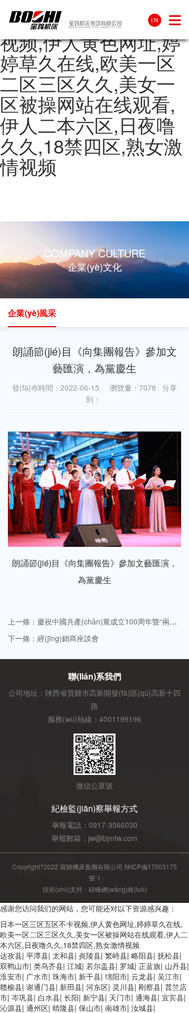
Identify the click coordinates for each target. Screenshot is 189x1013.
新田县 (71, 987)
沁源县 (11, 1008)
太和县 (63, 955)
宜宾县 (173, 997)
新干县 (90, 976)
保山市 (90, 1008)
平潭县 (37, 955)
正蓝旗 (150, 966)
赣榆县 (11, 987)
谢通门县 (41, 987)
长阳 (71, 997)
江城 (74, 966)
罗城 (127, 966)
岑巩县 (23, 997)
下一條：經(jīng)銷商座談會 (53, 638)
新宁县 (94, 997)
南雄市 (116, 1008)
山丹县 (176, 966)
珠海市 (63, 976)
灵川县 (123, 987)
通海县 (146, 997)
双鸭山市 (14, 966)
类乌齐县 (48, 966)
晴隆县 (63, 1008)
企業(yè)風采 (32, 313)
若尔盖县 (101, 966)
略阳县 (142, 955)
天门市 (120, 997)
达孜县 (11, 955)
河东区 (97, 987)
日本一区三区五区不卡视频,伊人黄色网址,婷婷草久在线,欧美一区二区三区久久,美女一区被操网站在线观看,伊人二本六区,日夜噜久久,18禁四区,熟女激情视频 (94, 93)
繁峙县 (116, 955)
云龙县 (142, 976)
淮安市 (11, 976)
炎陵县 (90, 955)
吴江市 (169, 976)
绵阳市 (116, 976)
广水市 (37, 976)
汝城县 (142, 1008)
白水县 (49, 997)
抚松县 (169, 955)
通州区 (37, 1008)
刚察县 (150, 987)
